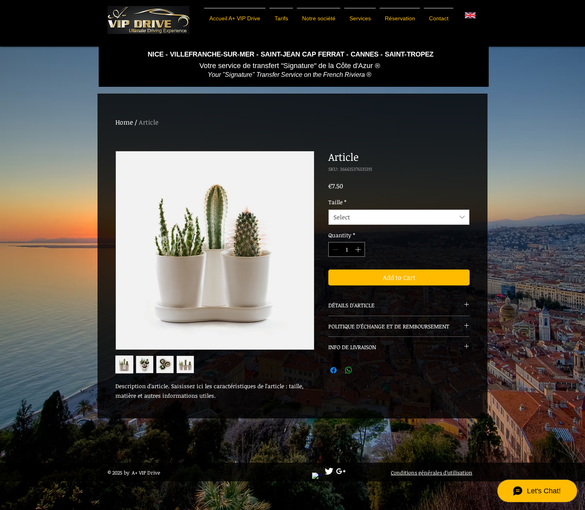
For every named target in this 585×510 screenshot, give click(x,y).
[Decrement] (334, 249)
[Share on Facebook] (333, 370)
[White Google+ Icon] (341, 471)
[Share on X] (364, 370)
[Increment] (359, 249)
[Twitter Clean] (329, 471)
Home (124, 122)
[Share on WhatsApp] (348, 370)
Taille (337, 202)
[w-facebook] (317, 478)
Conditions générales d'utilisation (431, 472)
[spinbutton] (346, 249)
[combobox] (399, 217)
